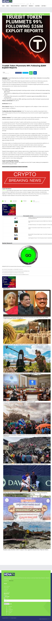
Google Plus (10, 609)
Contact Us (6, 589)
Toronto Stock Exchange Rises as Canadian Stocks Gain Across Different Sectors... (15, 274)
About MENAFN (7, 592)
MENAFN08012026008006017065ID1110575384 (15, 166)
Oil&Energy (42, 14)
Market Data (24, 5)
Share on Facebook (18, 72)
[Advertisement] (20, 9)
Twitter (9, 608)
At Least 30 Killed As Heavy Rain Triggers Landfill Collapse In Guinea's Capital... (25, 464)
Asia (20, 14)
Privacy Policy (6, 587)
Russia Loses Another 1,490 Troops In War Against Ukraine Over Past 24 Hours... (26, 549)
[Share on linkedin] (35, 72)
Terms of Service (7, 586)
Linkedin (9, 612)
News (7, 5)
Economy (36, 14)
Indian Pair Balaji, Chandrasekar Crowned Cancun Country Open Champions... (25, 492)
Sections (43, 5)
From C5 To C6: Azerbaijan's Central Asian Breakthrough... (19, 401)
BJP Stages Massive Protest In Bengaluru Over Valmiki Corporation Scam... (24, 521)
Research (31, 5)
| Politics (30, 14)
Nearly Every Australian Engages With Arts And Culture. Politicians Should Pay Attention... (25, 435)
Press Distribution (15, 5)
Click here (11, 580)
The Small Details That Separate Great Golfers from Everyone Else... (13, 272)
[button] (30, 3)
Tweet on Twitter (25, 72)
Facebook (10, 606)
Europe (11, 14)
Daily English (7, 596)
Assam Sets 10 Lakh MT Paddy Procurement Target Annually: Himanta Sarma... (25, 344)
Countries (37, 5)
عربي (28, 3)
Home (3, 5)
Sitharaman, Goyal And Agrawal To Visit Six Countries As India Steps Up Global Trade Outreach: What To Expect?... (25, 318)
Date (4, 72)
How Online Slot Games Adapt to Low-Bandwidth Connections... (12, 269)
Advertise (5, 590)
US (5, 14)
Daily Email (10, 611)
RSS (9, 614)
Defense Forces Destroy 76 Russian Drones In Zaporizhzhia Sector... (22, 373)
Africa (24, 14)
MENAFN (4, 78)
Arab (16, 14)
